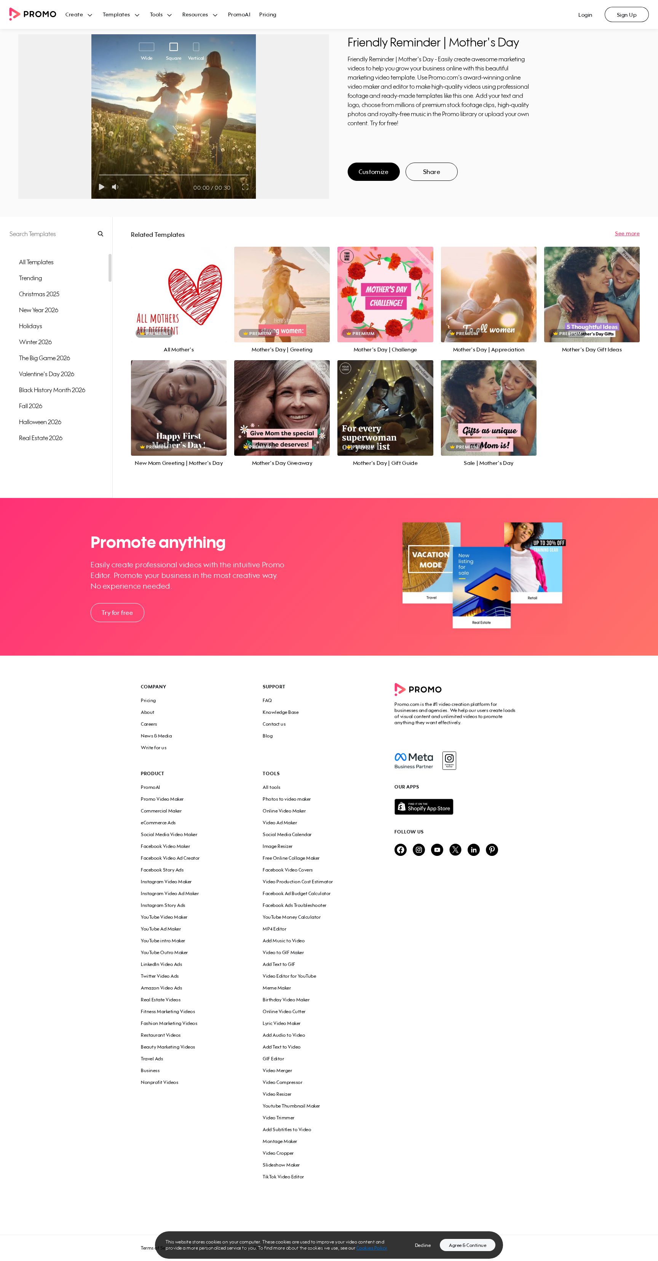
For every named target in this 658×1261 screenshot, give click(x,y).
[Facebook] (413, 760)
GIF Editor (273, 1058)
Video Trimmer (279, 1118)
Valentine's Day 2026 (46, 374)
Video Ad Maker (280, 822)
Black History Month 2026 (52, 390)
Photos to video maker (287, 799)
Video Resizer (277, 1094)
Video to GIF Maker (283, 952)
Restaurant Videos (161, 1035)
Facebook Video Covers (288, 870)
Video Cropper (278, 1153)
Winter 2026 (35, 342)
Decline (423, 1245)
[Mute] (116, 187)
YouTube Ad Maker (161, 929)
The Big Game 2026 (44, 358)
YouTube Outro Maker (164, 952)
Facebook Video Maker (165, 846)
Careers (149, 724)
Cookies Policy (371, 1248)
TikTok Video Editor (283, 1177)
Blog (268, 736)
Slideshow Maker (281, 1165)
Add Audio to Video (284, 1035)
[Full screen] (245, 187)
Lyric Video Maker (282, 1023)
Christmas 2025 (39, 294)
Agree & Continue (467, 1245)
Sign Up (627, 14)
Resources (195, 14)
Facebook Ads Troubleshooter (295, 905)
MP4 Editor (274, 929)
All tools (272, 787)
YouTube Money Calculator (292, 917)
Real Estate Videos (160, 999)
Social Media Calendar (287, 834)
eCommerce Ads (158, 822)
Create (74, 14)
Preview (179, 286)
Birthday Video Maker (286, 999)
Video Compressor (282, 1082)
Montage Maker (280, 1141)
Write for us (153, 747)
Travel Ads (152, 1058)
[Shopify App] (455, 807)
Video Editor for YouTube (289, 976)
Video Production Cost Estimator (298, 881)
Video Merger (277, 1070)
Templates (116, 14)
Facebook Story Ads (162, 870)
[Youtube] (437, 850)
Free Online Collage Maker (291, 858)
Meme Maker (277, 988)
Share (432, 172)
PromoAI (239, 14)
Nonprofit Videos (159, 1082)
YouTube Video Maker (164, 917)
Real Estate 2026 (40, 438)
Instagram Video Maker (166, 881)
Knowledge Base (281, 712)
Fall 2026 (30, 406)
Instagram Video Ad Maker (170, 893)
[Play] (101, 187)
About (148, 712)
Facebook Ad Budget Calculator (297, 893)
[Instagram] (449, 761)
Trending (30, 278)
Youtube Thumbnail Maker (291, 1106)
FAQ (267, 700)
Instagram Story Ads (163, 905)
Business (150, 1070)
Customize (373, 172)
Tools (156, 14)
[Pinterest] (492, 850)
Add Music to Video (284, 940)
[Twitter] (455, 850)
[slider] (99, 174)
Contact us (274, 724)
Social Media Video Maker (169, 834)
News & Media (156, 736)
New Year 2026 (38, 310)
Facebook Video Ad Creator (170, 858)
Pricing (267, 14)
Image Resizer (278, 846)
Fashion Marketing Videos (169, 1023)
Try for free (117, 612)
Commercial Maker (161, 811)
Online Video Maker (284, 811)
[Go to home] (37, 15)
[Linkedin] (474, 850)
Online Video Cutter (284, 1011)
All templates (36, 262)
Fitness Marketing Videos (168, 1011)
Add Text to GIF (279, 964)
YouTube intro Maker (163, 940)
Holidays (30, 326)
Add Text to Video (282, 1047)
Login (585, 14)
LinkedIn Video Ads (161, 964)
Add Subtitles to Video (287, 1129)
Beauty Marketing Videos (168, 1047)
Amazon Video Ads (161, 988)
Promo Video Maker (162, 799)
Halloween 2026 (40, 422)
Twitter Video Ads (160, 976)
